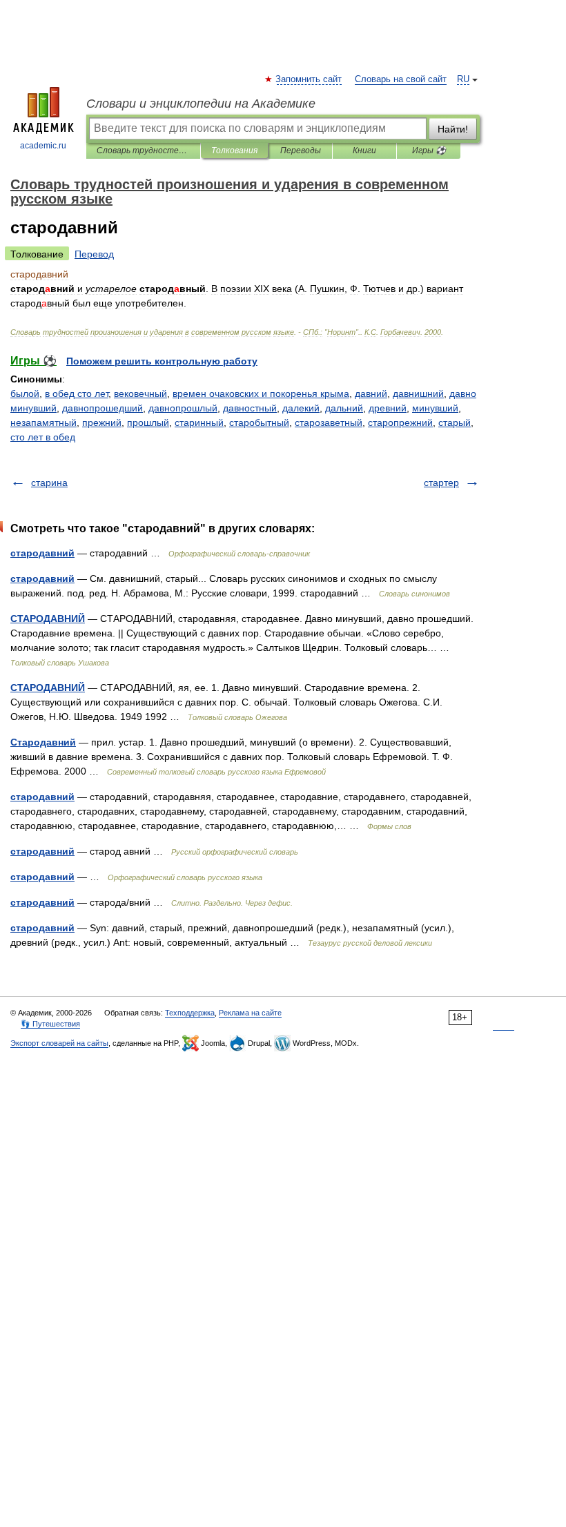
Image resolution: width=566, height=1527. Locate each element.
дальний (344, 408)
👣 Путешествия (50, 1024)
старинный (199, 422)
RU (463, 79)
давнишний (418, 393)
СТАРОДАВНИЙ (47, 618)
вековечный (140, 393)
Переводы (300, 150)
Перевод (94, 254)
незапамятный (43, 422)
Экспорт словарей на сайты (59, 1043)
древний (388, 408)
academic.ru (43, 145)
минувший (435, 408)
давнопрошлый (182, 408)
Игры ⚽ (429, 150)
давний (371, 393)
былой (24, 393)
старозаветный (328, 422)
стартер (441, 482)
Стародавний (43, 742)
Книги (364, 150)
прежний (101, 422)
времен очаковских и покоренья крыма (261, 393)
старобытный (259, 422)
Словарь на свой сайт (401, 79)
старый (454, 422)
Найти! (453, 129)
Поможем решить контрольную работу (161, 361)
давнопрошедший (102, 408)
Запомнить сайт (309, 79)
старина (49, 482)
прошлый (148, 422)
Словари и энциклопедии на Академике (200, 103)
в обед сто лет (76, 393)
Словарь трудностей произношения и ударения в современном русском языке (143, 150)
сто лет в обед (42, 436)
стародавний (42, 552)
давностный (250, 408)
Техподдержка (190, 1013)
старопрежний (400, 422)
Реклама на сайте (250, 1013)
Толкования (234, 150)
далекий (301, 408)
